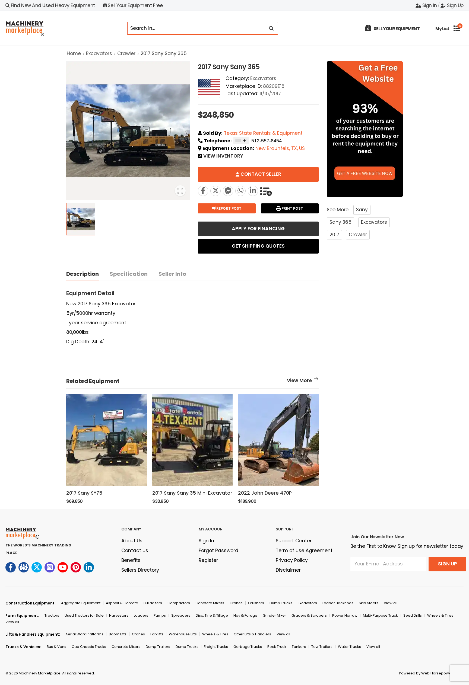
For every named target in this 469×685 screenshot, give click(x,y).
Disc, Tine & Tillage (212, 615)
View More (299, 381)
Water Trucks (349, 646)
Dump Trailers (158, 646)
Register (208, 560)
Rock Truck (276, 646)
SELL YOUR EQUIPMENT (397, 28)
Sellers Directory (140, 570)
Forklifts (156, 634)
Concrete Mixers (209, 603)
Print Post (292, 208)
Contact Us (134, 550)
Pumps (160, 615)
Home (74, 53)
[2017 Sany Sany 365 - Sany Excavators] (215, 191)
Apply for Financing (258, 228)
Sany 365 (340, 222)
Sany (362, 209)
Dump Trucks (281, 603)
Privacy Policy (292, 560)
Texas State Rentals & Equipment (263, 133)
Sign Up (455, 5)
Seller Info (172, 274)
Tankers (299, 646)
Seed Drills (412, 615)
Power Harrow (344, 615)
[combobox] (241, 140)
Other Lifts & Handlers (252, 634)
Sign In (429, 5)
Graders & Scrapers (309, 615)
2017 (334, 234)
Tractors (52, 615)
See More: (338, 209)
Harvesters (118, 615)
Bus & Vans (56, 646)
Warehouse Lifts (183, 634)
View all (390, 603)
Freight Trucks (216, 646)
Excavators (99, 53)
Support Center (294, 540)
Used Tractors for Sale (84, 615)
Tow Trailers (321, 646)
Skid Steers (368, 603)
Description (82, 274)
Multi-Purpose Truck (380, 615)
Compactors (178, 603)
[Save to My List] (266, 191)
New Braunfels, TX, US (280, 148)
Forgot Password (218, 550)
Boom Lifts (117, 634)
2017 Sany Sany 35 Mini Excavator (192, 493)
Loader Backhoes (337, 603)
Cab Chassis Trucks (89, 646)
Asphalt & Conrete (122, 603)
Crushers (256, 603)
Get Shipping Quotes (258, 246)
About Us (131, 540)
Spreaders (180, 615)
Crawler (126, 53)
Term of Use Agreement (304, 550)
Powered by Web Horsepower (426, 673)
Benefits (131, 560)
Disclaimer (288, 570)
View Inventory (223, 156)
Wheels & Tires (440, 615)
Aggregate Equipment (80, 603)
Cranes (236, 603)
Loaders (141, 615)
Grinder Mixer (274, 615)
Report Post (229, 208)
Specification (129, 274)
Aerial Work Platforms (84, 634)
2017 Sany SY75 (84, 493)
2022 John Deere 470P (265, 493)
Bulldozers (153, 603)
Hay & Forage (245, 615)
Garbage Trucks (247, 646)
